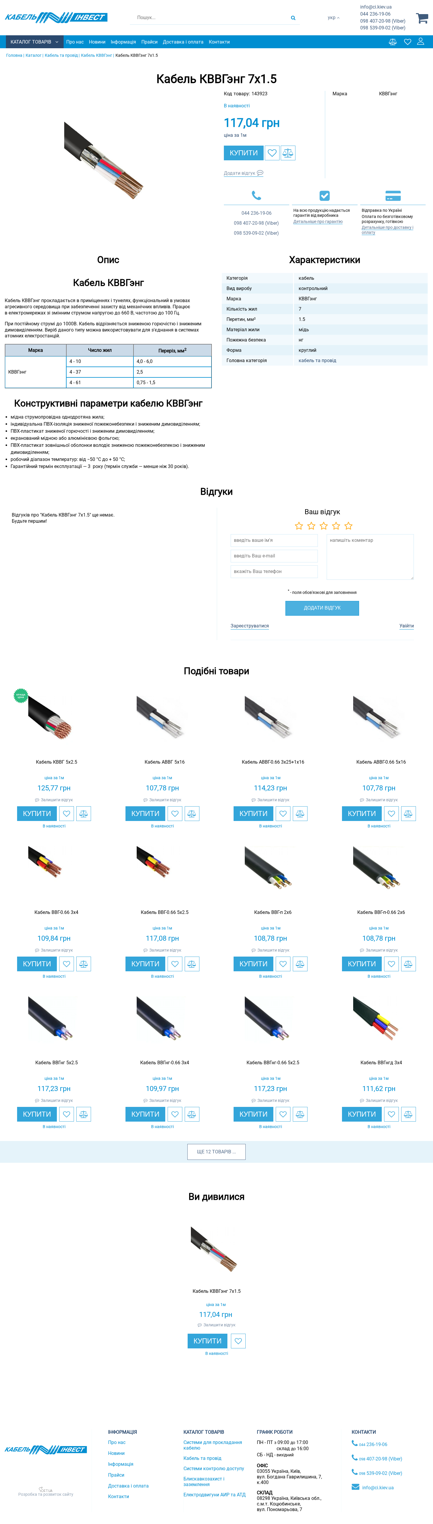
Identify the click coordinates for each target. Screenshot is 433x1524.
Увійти (406, 626)
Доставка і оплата (183, 42)
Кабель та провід (203, 1458)
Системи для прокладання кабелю (213, 1445)
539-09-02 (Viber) (383, 28)
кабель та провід (317, 360)
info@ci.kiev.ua (378, 1487)
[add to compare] (288, 153)
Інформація (123, 42)
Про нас (75, 42)
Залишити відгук (57, 799)
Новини (97, 42)
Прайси (149, 42)
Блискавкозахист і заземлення (204, 1481)
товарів (221, 1152)
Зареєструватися (250, 626)
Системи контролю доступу (214, 1468)
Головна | (15, 55)
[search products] (293, 18)
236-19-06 (375, 14)
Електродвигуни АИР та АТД (215, 1495)
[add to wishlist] (272, 153)
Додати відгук (239, 173)
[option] (108, 166)
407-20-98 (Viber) (383, 21)
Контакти (219, 42)
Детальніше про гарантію (318, 221)
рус (331, 23)
